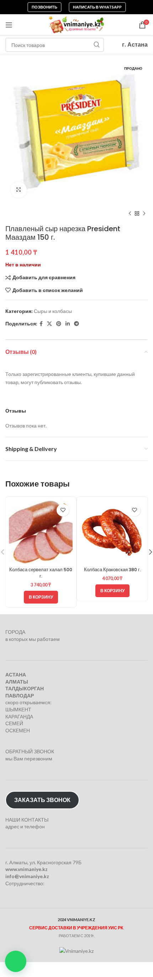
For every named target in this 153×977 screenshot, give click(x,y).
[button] (15, 961)
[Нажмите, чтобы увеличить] (19, 190)
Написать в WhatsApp (97, 7)
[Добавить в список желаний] (63, 510)
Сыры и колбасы (53, 311)
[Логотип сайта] (77, 24)
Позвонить (44, 7)
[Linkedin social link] (67, 324)
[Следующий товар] (144, 213)
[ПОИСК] (97, 45)
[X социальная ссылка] (49, 324)
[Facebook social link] (41, 324)
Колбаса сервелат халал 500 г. (40, 573)
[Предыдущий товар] (129, 213)
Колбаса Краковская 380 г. (112, 570)
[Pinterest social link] (58, 324)
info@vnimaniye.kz (27, 876)
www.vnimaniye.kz (26, 869)
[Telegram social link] (76, 324)
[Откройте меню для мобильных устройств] (9, 25)
